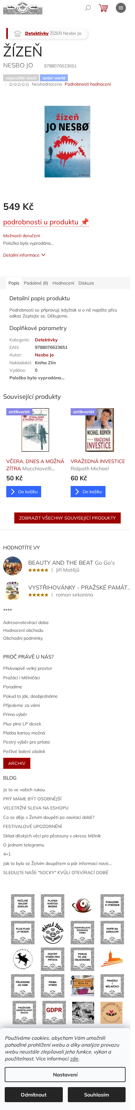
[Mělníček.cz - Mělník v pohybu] (112, 959)
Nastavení (65, 1074)
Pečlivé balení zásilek (24, 751)
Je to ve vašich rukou (24, 789)
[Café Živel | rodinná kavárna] (82, 905)
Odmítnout (33, 1094)
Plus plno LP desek (22, 724)
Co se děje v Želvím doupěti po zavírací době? (48, 817)
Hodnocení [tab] (63, 283)
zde (74, 1058)
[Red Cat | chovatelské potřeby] (82, 985)
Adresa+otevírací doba (25, 622)
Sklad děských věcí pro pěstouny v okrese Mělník (52, 836)
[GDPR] (54, 1012)
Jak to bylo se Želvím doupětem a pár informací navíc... (57, 863)
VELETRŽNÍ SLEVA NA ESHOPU (35, 808)
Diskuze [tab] (86, 283)
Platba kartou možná (24, 733)
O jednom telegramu (23, 845)
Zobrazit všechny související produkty (67, 518)
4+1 (7, 854)
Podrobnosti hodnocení (88, 84)
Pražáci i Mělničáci (21, 677)
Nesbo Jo (44, 355)
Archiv (16, 763)
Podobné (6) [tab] (36, 283)
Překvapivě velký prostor (27, 668)
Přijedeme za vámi (21, 705)
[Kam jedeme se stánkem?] (83, 1012)
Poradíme (12, 687)
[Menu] (121, 8)
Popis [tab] (13, 283)
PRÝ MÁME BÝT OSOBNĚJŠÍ (32, 799)
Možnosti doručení (21, 235)
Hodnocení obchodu (23, 630)
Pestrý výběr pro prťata (26, 742)
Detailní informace (21, 255)
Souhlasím (96, 1094)
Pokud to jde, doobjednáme (30, 696)
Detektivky (46, 340)
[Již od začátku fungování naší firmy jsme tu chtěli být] (112, 985)
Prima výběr (15, 714)
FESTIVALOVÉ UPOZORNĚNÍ (32, 826)
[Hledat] (88, 8)
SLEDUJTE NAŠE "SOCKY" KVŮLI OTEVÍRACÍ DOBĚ (55, 872)
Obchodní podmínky (23, 638)
